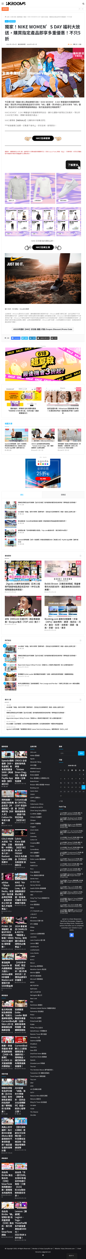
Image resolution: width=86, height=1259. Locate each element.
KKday (32, 927)
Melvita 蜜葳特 (35, 972)
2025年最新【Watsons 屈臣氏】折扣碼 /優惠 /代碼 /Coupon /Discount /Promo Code (71, 893)
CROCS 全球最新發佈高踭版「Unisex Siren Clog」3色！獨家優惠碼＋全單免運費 (42, 446)
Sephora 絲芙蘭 (35, 1040)
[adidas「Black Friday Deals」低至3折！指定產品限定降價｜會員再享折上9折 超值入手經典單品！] (8, 876)
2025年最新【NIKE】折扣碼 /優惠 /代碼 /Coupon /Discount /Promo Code (43, 329)
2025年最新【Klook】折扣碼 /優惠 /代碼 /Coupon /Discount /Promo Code (71, 848)
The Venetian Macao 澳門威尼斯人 (41, 1070)
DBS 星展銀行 (34, 853)
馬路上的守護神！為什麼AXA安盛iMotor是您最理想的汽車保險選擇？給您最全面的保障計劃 (7, 1139)
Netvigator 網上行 (36, 995)
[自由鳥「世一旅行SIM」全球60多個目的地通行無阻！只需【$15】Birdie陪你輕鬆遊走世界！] (21, 1166)
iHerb (32, 908)
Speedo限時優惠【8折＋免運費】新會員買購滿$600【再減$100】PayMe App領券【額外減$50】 (16, 446)
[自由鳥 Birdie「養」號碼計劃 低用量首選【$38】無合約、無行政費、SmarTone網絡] (8, 1205)
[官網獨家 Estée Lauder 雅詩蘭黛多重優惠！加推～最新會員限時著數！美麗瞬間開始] (10, 677)
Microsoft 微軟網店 (36, 979)
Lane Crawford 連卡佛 (37, 940)
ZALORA (33, 1115)
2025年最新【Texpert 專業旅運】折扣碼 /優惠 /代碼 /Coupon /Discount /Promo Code (71, 882)
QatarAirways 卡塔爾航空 (38, 1031)
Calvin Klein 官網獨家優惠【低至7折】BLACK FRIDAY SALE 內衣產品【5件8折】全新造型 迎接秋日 (21, 851)
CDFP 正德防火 (35, 797)
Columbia (33, 836)
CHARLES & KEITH (36, 807)
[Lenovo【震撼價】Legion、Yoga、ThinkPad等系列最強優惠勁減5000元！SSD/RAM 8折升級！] (21, 1205)
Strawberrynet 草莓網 (37, 1063)
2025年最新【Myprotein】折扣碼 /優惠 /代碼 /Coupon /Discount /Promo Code (71, 859)
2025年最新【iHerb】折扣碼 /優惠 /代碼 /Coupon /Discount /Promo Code (71, 838)
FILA (31, 869)
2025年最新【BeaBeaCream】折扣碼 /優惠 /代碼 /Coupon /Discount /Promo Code (71, 819)
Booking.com (34, 788)
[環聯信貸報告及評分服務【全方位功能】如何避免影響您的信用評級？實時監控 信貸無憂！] (10, 505)
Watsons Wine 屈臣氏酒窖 (39, 1096)
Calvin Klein (34, 791)
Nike (6, 21)
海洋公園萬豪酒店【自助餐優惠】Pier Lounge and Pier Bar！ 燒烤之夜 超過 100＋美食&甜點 (49, 683)
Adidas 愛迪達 (35, 755)
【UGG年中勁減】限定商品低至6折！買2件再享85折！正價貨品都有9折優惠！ (21, 971)
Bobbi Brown (34, 781)
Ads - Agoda (43, 457)
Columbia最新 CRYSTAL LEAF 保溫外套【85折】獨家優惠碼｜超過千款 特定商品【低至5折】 (21, 810)
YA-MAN (33, 1105)
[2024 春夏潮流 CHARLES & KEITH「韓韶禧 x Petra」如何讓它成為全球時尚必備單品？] (21, 920)
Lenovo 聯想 (34, 943)
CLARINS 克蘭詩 (35, 814)
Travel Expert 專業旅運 (37, 1076)
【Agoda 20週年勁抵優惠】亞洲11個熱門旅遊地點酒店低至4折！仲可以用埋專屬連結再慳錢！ (22, 586)
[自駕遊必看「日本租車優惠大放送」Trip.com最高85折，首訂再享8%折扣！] (10, 533)
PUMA (32, 1024)
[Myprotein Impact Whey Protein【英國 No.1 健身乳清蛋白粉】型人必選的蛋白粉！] (10, 668)
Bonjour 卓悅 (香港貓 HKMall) (40, 784)
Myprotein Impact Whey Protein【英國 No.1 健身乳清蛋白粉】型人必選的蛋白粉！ (46, 665)
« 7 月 (61, 801)
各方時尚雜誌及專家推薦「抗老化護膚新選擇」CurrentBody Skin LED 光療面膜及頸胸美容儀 (8, 1019)
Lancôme (33, 937)
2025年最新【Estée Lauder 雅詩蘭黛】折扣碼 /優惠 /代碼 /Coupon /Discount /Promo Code (71, 826)
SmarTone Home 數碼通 (38, 1053)
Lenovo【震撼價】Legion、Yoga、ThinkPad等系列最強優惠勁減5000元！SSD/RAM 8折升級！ (21, 1224)
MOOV (32, 982)
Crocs (32, 846)
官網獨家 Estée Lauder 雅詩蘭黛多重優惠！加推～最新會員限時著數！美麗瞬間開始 (45, 674)
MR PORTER (34, 985)
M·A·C (32, 959)
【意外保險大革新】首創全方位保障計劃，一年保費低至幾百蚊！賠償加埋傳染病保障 (20, 1137)
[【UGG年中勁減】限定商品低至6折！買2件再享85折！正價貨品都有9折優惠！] (21, 956)
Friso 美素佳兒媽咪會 (37, 875)
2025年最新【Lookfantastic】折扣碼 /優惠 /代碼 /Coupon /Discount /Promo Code (71, 854)
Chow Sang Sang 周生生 (38, 810)
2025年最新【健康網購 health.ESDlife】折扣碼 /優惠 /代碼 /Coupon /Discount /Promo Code (71, 911)
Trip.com (33, 1079)
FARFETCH (34, 865)
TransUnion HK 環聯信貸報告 (40, 1073)
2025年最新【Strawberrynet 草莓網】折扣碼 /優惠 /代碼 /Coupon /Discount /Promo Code (71, 875)
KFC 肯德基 (34, 924)
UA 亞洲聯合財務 (35, 1089)
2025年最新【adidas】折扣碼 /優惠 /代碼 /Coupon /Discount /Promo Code (71, 813)
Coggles (33, 827)
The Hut (33, 1066)
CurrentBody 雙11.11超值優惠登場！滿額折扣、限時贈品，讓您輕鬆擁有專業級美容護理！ (21, 1056)
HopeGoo (33, 901)
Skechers (33, 1047)
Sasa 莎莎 (33, 1050)
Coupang (43, 346)
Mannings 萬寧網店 (36, 966)
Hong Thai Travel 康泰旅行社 (40, 898)
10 (61, 783)
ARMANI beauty (35, 768)
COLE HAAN (34, 830)
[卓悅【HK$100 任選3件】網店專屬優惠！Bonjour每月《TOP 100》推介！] (23, 606)
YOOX (32, 1109)
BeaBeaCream (35, 772)
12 (68, 783)
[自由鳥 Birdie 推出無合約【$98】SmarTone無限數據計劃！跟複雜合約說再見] (8, 1166)
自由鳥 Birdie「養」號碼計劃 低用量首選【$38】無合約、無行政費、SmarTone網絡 (8, 1223)
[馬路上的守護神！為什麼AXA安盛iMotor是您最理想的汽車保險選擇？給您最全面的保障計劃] (8, 1121)
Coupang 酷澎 (35, 843)
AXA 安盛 (33, 765)
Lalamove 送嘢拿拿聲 (37, 934)
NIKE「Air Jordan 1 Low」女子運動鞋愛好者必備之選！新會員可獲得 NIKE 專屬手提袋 (21, 892)
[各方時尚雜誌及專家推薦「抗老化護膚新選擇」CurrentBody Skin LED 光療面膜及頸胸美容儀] (8, 1003)
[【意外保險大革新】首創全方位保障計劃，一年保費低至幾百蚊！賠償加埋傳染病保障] (21, 1121)
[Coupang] (43, 364)
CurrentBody (34, 849)
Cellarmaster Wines (36, 804)
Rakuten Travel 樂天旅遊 (38, 1034)
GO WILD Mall (35, 882)
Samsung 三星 (35, 1037)
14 (76, 783)
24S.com (33, 752)
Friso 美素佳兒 (35, 872)
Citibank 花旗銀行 (36, 817)
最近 (21, 495)
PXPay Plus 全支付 (36, 1028)
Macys (32, 963)
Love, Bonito (34, 953)
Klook (32, 930)
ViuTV (32, 1092)
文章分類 (13, 17)
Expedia (32, 862)
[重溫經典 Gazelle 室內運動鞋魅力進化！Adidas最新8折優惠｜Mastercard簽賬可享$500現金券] (8, 956)
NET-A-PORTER (35, 992)
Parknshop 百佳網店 (37, 1011)
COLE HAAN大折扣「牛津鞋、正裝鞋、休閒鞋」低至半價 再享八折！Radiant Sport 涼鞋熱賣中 (7, 850)
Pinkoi (32, 1015)
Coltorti (32, 833)
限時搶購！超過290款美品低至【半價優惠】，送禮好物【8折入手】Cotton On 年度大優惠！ (69, 446)
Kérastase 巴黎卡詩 (36, 921)
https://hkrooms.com (68, 1248)
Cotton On (33, 840)
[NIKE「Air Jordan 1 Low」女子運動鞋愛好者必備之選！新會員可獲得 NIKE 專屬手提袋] (21, 876)
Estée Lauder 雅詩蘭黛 (37, 859)
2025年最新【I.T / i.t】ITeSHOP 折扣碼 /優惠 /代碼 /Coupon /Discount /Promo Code (71, 832)
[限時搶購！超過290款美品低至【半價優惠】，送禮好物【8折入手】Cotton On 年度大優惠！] (69, 435)
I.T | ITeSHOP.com (36, 911)
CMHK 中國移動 (35, 823)
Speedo (32, 1060)
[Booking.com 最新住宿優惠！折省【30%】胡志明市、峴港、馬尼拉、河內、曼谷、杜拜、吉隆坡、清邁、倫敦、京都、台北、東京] (63, 606)
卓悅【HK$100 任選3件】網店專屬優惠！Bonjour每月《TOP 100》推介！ (23, 620)
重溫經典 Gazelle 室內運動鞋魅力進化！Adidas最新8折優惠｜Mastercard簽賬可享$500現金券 (7, 974)
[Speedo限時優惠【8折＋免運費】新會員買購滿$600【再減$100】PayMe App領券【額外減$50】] (16, 435)
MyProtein (33, 989)
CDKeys (33, 801)
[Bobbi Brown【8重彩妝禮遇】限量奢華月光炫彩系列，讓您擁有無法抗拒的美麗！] (63, 571)
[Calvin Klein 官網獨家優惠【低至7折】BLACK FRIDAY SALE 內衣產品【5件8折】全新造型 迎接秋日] (21, 832)
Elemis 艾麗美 (34, 856)
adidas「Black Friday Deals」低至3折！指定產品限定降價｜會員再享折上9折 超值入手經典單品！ (8, 895)
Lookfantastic (34, 950)
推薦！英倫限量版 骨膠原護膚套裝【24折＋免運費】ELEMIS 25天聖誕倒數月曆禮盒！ (7, 1056)
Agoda (32, 759)
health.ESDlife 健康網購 (38, 888)
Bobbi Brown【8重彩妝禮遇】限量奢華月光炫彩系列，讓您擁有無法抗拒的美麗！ (62, 586)
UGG (31, 1086)
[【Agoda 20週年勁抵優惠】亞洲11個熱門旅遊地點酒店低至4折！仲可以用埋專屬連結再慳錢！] (23, 571)
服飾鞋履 (19, 17)
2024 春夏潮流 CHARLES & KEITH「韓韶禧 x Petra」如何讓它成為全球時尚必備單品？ (21, 936)
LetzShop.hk (34, 946)
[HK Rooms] (16, 3)
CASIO (32, 794)
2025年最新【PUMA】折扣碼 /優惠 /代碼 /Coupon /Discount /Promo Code (71, 869)
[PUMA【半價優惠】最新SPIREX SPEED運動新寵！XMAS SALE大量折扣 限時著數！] (8, 920)
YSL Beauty (34, 1112)
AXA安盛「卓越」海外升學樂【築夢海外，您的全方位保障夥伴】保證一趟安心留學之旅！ (47, 512)
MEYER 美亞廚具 (35, 976)
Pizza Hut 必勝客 (35, 1018)
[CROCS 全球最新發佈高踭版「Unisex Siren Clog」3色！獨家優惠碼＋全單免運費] (43, 435)
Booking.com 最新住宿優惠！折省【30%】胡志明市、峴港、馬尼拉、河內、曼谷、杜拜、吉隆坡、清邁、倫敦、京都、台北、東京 (63, 623)
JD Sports (33, 917)
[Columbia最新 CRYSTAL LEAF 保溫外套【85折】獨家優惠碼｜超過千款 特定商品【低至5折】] (21, 793)
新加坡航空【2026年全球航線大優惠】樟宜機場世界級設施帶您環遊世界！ (32, 9)
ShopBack (33, 1044)
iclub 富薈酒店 (35, 904)
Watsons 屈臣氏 (35, 1099)
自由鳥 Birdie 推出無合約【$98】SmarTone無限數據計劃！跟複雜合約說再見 (7, 1182)
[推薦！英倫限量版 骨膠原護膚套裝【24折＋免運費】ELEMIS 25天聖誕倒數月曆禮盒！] (8, 1039)
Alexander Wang (35, 762)
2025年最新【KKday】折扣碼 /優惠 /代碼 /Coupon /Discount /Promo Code (71, 843)
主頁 (7, 17)
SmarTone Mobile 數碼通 (38, 1057)
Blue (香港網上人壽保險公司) (39, 778)
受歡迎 (63, 495)
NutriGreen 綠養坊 (36, 1005)
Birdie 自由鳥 (34, 775)
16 (83, 783)
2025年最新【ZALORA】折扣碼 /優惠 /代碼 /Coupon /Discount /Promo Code (71, 905)
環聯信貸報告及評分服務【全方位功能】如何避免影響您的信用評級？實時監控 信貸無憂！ (47, 502)
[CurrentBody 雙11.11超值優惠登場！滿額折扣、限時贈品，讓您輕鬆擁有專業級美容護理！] (21, 1039)
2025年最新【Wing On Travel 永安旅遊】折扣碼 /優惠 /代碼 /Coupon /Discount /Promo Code (71, 900)
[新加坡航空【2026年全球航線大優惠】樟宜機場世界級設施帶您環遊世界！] (10, 524)
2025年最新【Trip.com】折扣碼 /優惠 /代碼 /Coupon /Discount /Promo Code (71, 887)
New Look (33, 998)
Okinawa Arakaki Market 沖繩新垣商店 (43, 1008)
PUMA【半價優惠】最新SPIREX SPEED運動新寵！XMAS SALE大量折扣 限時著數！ (8, 936)
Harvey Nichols (35, 885)
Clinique (33, 820)
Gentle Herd (34, 878)
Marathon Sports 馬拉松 (38, 969)
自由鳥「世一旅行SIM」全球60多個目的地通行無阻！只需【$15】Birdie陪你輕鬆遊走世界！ (21, 1184)
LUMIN (32, 956)
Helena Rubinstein (36, 891)
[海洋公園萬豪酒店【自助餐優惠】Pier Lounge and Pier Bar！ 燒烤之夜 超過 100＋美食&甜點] (10, 686)
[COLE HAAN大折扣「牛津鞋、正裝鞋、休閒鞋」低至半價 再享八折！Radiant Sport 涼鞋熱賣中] (8, 832)
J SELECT (33, 914)
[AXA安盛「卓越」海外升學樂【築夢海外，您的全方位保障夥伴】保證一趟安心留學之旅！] (10, 515)
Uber (31, 1083)
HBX (31, 895)
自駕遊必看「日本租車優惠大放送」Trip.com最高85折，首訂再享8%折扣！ (43, 530)
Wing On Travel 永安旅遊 (38, 1102)
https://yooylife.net (46, 1248)
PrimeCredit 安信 (36, 1021)
